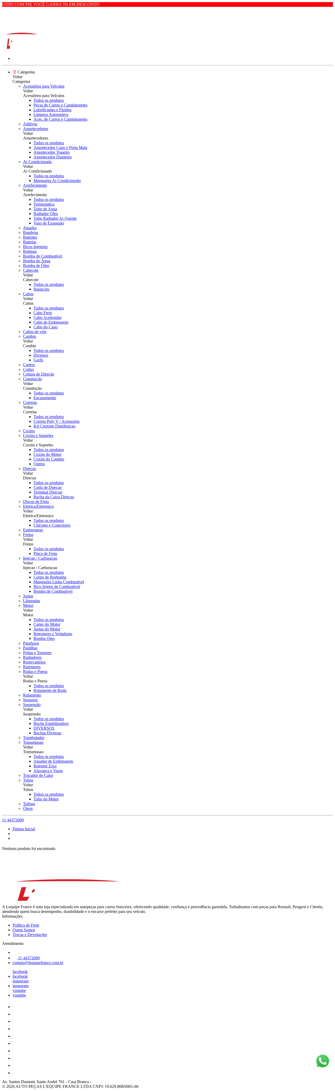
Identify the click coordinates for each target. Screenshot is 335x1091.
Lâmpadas (31, 600)
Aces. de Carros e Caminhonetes (60, 119)
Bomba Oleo (44, 638)
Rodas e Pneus (35, 671)
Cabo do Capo (46, 327)
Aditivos (30, 124)
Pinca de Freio (45, 553)
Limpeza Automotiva (51, 114)
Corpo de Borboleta (50, 577)
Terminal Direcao (48, 492)
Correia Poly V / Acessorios (57, 421)
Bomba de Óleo (36, 265)
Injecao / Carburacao (40, 558)
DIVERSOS (44, 728)
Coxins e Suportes (38, 435)
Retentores (32, 667)
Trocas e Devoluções (30, 934)
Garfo (38, 360)
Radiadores (32, 657)
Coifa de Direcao (48, 487)
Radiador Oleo (46, 213)
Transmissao (33, 742)
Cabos (28, 294)
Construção (32, 379)
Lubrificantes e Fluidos (52, 110)
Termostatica (44, 204)
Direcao (29, 468)
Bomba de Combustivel (53, 591)
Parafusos (31, 643)
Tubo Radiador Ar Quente (55, 218)
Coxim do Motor (47, 454)
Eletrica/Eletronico (38, 506)
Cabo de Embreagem (51, 322)
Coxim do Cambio (49, 459)
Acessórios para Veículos (43, 86)
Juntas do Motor (47, 629)
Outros (39, 464)
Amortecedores (35, 128)
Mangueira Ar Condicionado (57, 180)
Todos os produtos (49, 100)
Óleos (28, 808)
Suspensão (32, 704)
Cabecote (30, 270)
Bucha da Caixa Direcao (54, 497)
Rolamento (32, 695)
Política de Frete (26, 925)
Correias (30, 402)
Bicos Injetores (35, 246)
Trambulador (33, 737)
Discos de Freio (36, 501)
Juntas (28, 596)
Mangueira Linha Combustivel (59, 582)
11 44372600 (13, 820)
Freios (28, 534)
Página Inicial (24, 829)
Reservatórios (34, 662)
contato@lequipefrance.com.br (38, 962)
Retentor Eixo (45, 766)
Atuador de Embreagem (53, 761)
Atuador (30, 228)
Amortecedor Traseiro (52, 152)
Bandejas (30, 232)
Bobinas (30, 251)
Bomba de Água (36, 261)
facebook (20, 971)
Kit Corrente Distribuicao (54, 426)
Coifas (28, 369)
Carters (29, 364)
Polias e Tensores (37, 652)
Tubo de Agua (45, 209)
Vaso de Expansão (49, 223)
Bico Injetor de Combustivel (57, 586)
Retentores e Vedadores (53, 634)
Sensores (30, 700)
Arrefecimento (35, 185)
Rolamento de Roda (50, 690)
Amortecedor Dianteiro (53, 157)
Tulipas (29, 803)
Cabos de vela (34, 331)
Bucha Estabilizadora (51, 723)
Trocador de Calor (38, 775)
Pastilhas (30, 648)
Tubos (28, 780)
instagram (21, 981)
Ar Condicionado (37, 161)
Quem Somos (24, 930)
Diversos (41, 355)
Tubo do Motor (46, 799)
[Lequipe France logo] (21, 49)
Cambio (29, 336)
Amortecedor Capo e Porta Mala (60, 147)
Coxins (29, 431)
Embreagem (33, 530)
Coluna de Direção (38, 374)
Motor (28, 605)
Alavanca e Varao (48, 770)
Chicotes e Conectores (52, 525)
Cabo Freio (43, 313)
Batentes (30, 237)
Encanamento (45, 397)
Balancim (41, 289)
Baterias (29, 242)
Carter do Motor (47, 624)
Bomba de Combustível (42, 256)
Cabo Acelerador (48, 317)
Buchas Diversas (47, 733)
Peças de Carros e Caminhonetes (60, 105)
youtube (19, 990)
